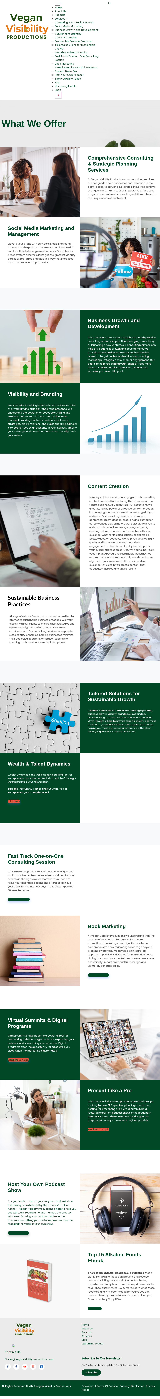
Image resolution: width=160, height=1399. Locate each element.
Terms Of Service (107, 1386)
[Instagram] (33, 1367)
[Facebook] (8, 1367)
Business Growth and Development (76, 30)
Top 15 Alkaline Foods (68, 78)
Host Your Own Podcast (69, 75)
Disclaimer (88, 1386)
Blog (57, 82)
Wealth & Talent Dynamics (71, 52)
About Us (60, 11)
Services (60, 18)
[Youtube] (25, 1367)
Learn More (95, 1308)
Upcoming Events (65, 86)
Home (58, 7)
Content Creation (66, 37)
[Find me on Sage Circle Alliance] (13, 1346)
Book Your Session (19, 899)
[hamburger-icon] (57, 4)
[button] (109, 3)
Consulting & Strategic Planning (74, 22)
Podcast (60, 15)
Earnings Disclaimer (132, 1386)
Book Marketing (64, 63)
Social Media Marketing (69, 26)
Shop (58, 90)
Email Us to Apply (98, 975)
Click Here (14, 801)
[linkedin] (41, 1367)
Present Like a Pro (66, 71)
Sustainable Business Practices (73, 41)
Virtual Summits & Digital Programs (76, 67)
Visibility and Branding (68, 33)
